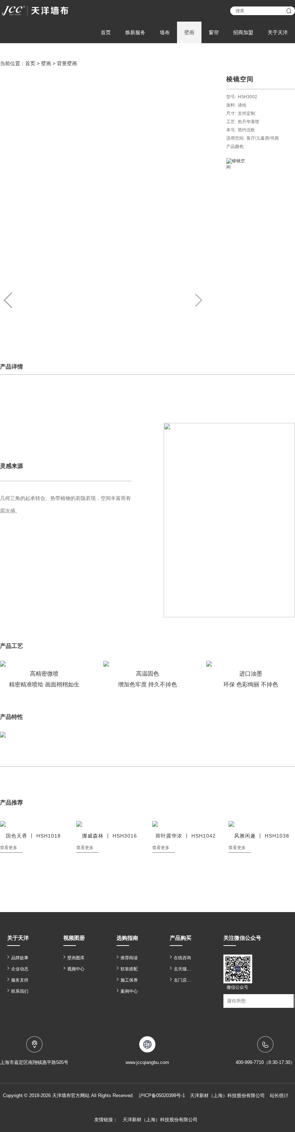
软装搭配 (129, 968)
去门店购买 (184, 980)
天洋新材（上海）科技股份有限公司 (160, 1119)
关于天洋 (278, 32)
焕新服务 (135, 32)
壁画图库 (76, 957)
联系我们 (19, 991)
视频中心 (76, 968)
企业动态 (19, 968)
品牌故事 (19, 957)
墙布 (165, 32)
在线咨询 (182, 957)
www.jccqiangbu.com (147, 1062)
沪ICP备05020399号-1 (162, 1095)
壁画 (189, 32)
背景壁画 (67, 63)
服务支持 (19, 980)
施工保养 (129, 980)
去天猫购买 (184, 968)
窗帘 (214, 32)
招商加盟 (243, 32)
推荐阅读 (129, 957)
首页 (106, 32)
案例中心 (129, 991)
